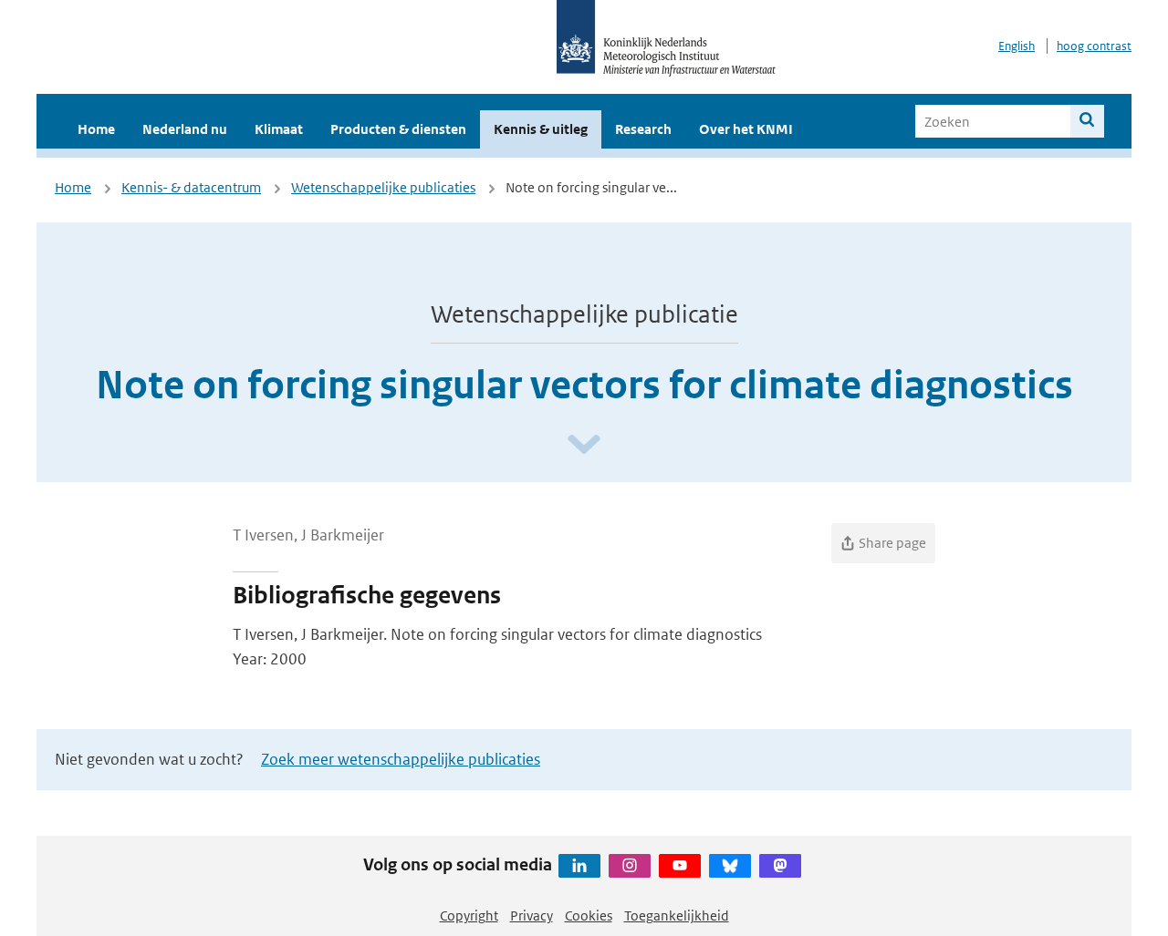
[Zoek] (1087, 121)
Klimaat (279, 129)
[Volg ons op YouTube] (679, 865)
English (1016, 46)
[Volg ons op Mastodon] (780, 865)
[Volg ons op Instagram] (629, 865)
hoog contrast (1094, 46)
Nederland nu (184, 129)
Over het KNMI (746, 129)
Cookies (588, 915)
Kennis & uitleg (541, 129)
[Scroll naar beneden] (584, 445)
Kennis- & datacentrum (191, 187)
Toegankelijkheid (676, 915)
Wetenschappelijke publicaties (383, 187)
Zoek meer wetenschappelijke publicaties (400, 759)
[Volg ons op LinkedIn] (579, 865)
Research (643, 129)
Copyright (469, 915)
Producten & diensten (398, 129)
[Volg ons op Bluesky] (730, 865)
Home (96, 129)
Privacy (531, 915)
